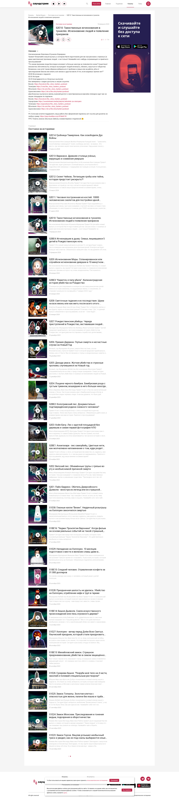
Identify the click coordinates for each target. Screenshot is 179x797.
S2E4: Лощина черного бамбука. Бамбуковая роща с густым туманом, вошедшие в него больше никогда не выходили (77, 386)
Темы (140, 4)
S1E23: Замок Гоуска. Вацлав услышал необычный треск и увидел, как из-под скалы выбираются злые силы (77, 738)
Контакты (91, 777)
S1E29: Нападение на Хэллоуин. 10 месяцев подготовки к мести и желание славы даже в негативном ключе (73, 552)
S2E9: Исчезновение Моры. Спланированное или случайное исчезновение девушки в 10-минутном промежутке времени (76, 262)
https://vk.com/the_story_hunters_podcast (52, 89)
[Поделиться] (69, 39)
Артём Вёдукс (41, 15)
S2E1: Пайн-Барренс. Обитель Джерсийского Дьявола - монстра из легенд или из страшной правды (74, 490)
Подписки (119, 4)
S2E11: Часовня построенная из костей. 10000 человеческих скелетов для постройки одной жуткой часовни (74, 200)
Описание (32, 51)
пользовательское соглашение (97, 780)
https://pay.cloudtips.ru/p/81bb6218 (53, 116)
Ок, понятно (127, 790)
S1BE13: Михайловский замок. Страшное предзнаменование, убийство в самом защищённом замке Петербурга (77, 655)
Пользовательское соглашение (141, 795)
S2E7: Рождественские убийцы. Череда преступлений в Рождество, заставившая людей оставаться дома (75, 324)
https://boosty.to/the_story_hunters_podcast (50, 84)
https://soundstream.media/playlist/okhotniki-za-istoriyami (59, 101)
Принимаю (114, 780)
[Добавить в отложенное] (63, 39)
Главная (108, 4)
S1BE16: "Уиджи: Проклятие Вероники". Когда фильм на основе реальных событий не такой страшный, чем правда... (77, 531)
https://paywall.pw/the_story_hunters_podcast (53, 104)
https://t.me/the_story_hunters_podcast (51, 86)
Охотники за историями (56, 15)
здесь (65, 792)
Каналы (130, 4)
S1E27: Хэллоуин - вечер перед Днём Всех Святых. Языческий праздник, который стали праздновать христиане (76, 634)
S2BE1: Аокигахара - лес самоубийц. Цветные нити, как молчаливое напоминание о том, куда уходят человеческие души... (77, 448)
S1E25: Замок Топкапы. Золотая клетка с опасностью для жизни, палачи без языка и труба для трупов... (76, 696)
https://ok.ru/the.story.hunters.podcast (55, 91)
